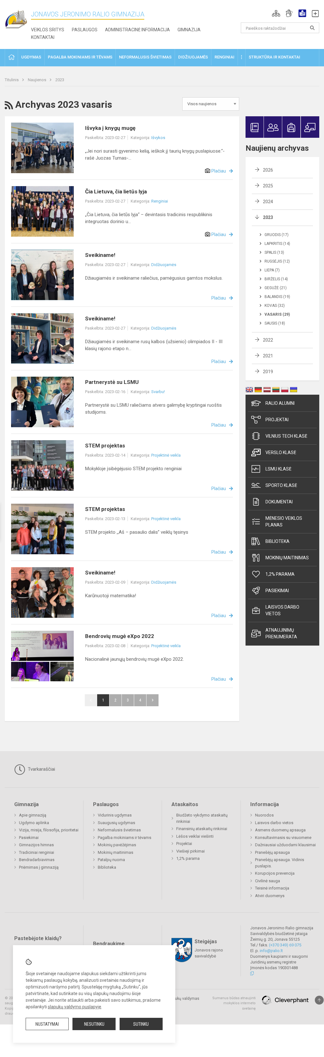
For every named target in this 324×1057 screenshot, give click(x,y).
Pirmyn (152, 700)
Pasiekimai (277, 590)
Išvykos (158, 137)
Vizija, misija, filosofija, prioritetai (48, 830)
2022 (268, 340)
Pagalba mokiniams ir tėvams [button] (80, 57)
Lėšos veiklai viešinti (195, 836)
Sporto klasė (281, 485)
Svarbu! (158, 391)
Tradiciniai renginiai (36, 852)
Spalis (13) (274, 252)
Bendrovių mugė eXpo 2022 (119, 636)
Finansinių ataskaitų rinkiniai (201, 828)
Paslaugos (84, 29)
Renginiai (159, 201)
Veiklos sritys (47, 29)
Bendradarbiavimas (36, 859)
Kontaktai (42, 37)
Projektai (277, 419)
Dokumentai (279, 501)
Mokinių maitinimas (287, 557)
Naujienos (37, 79)
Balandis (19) (277, 297)
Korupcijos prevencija (275, 873)
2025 (268, 185)
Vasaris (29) (277, 314)
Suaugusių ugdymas (116, 822)
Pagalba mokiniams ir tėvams (124, 837)
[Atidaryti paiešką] (312, 28)
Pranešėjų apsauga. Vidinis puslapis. (279, 862)
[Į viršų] (319, 1000)
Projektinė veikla (166, 455)
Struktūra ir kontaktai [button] (274, 57)
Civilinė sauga (267, 880)
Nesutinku (94, 1024)
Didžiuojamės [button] (193, 57)
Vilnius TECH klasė (286, 436)
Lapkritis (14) (277, 243)
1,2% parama (280, 574)
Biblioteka (277, 541)
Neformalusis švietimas (119, 830)
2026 (268, 170)
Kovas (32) (275, 305)
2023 (59, 79)
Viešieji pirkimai (190, 851)
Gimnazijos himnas (36, 844)
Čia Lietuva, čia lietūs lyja (116, 191)
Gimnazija (189, 29)
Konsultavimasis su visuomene (283, 837)
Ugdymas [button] (31, 57)
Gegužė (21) (276, 288)
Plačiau (218, 170)
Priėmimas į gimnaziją (39, 867)
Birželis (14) (276, 279)
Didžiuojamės (163, 264)
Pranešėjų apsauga (272, 852)
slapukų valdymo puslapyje (74, 1006)
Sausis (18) (275, 323)
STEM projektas (105, 445)
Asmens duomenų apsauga (280, 830)
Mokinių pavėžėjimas (117, 844)
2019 (268, 371)
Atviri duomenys (269, 895)
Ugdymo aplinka (34, 822)
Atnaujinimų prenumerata (281, 633)
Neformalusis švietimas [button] (145, 57)
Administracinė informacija (137, 29)
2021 (268, 355)
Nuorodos (264, 815)
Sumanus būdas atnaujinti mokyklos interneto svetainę (234, 1003)
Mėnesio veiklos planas (283, 521)
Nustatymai (47, 1024)
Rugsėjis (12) (277, 261)
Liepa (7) (272, 270)
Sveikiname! (100, 255)
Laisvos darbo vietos (282, 610)
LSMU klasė (278, 468)
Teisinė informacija (272, 888)
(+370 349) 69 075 (285, 945)
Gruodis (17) (277, 235)
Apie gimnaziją (32, 815)
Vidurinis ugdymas (115, 815)
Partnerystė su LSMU (112, 382)
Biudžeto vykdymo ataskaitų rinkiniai (201, 818)
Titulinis (12, 79)
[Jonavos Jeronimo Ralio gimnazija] (18, 19)
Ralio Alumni (280, 403)
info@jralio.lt (271, 950)
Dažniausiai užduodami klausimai (285, 844)
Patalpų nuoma (111, 859)
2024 (268, 201)
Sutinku (141, 1024)
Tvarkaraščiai (41, 769)
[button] (276, 13)
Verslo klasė (280, 452)
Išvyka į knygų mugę (110, 128)
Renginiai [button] (224, 57)
